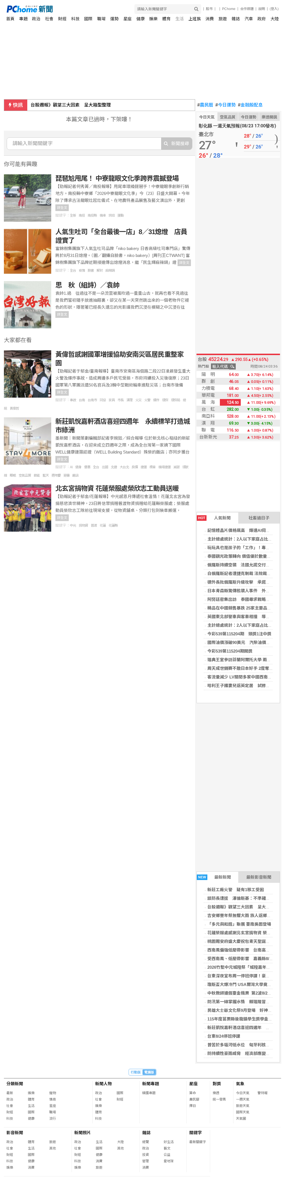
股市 (209, 9)
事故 (73, 400)
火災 (138, 400)
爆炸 (156, 400)
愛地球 (169, 1161)
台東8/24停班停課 (223, 1036)
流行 (52, 1119)
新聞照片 (82, 1132)
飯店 (75, 475)
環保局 (175, 400)
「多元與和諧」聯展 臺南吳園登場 (239, 924)
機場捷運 (164, 467)
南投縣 (92, 215)
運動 (120, 215)
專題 (23, 18)
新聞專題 (150, 1083)
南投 (82, 215)
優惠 (87, 467)
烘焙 (112, 215)
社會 (49, 18)
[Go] (196, 9)
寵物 (52, 1093)
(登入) (274, 9)
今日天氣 (207, 117)
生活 (179, 18)
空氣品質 (227, 117)
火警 (147, 400)
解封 (100, 270)
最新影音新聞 (258, 877)
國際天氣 (242, 1112)
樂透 (216, 1093)
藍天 (46, 475)
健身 (78, 467)
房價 (135, 467)
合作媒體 (247, 9)
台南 (82, 400)
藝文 (167, 1148)
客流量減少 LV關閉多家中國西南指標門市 (245, 677)
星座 (127, 18)
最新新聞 (214, 877)
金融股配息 (250, 105)
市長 (120, 400)
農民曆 (205, 105)
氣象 (240, 1083)
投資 (145, 1155)
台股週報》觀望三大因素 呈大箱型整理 (71, 105)
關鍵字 (195, 1132)
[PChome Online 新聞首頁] (75, 9)
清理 (129, 400)
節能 (37, 475)
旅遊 (222, 18)
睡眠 (13, 475)
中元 (73, 525)
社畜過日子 (259, 518)
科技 (75, 18)
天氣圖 (241, 1119)
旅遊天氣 (242, 1106)
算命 (192, 1093)
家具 (112, 400)
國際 (88, 18)
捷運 (144, 467)
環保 (165, 400)
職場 (101, 18)
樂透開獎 (269, 117)
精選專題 (149, 1093)
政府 (261, 18)
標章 (152, 467)
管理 (145, 1161)
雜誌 (236, 18)
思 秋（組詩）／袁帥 (87, 285)
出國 (105, 467)
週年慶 (56, 475)
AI (71, 467)
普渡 (94, 525)
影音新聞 (14, 1132)
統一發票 (219, 1099)
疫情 (82, 270)
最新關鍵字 (197, 1142)
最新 (9, 1093)
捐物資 (83, 525)
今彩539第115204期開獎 (229, 651)
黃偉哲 (14, 408)
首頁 (10, 18)
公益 (167, 1155)
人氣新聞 (214, 518)
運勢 (114, 18)
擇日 (192, 1106)
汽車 (249, 18)
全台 (73, 270)
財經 (62, 18)
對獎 (217, 1083)
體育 (166, 18)
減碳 (176, 467)
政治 (36, 18)
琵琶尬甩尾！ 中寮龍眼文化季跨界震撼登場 (117, 178)
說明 (261, 9)
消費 (209, 18)
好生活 (169, 1142)
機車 (103, 215)
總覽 (145, 1142)
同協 (103, 400)
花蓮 (103, 525)
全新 (73, 215)
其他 (52, 1148)
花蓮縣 (113, 525)
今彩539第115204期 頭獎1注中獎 (239, 633)
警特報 (262, 1093)
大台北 (124, 467)
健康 (140, 18)
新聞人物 (103, 1083)
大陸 (275, 18)
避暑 (66, 475)
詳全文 (62, 208)
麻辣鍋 (110, 270)
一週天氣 (242, 1099)
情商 (52, 1099)
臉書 (91, 270)
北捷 (114, 467)
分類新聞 (14, 1083)
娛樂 (153, 18)
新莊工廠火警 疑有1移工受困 (235, 889)
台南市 (92, 400)
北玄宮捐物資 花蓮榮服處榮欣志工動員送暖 (117, 488)
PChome (228, 9)
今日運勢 (225, 105)
